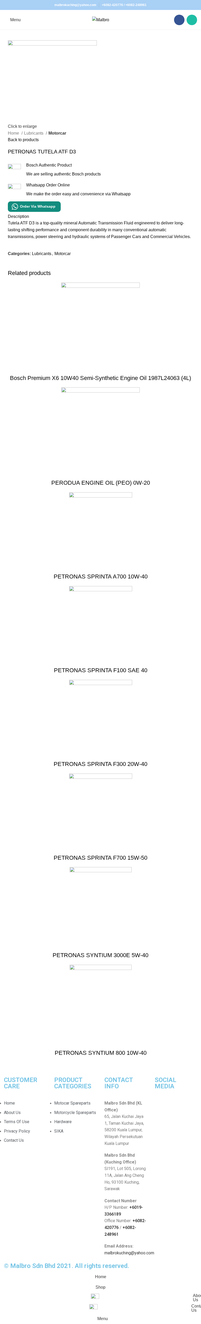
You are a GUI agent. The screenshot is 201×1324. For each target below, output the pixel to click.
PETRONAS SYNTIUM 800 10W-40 (101, 1053)
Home (14, 133)
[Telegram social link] (36, 265)
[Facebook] (161, 1106)
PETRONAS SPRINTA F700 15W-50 (100, 857)
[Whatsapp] (175, 1106)
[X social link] (18, 265)
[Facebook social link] (179, 20)
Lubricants (34, 133)
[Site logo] (100, 19)
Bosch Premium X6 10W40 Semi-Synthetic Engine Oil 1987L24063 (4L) (100, 378)
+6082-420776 (112, 5)
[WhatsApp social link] (192, 20)
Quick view (100, 367)
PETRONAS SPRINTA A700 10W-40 (101, 576)
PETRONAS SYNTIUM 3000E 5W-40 (100, 955)
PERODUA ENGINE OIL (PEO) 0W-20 (100, 482)
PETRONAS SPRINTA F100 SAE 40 (100, 670)
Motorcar (57, 133)
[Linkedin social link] (30, 265)
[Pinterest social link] (24, 265)
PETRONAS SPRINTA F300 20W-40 (100, 764)
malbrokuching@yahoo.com (129, 1252)
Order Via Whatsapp (37, 206)
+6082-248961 (136, 5)
